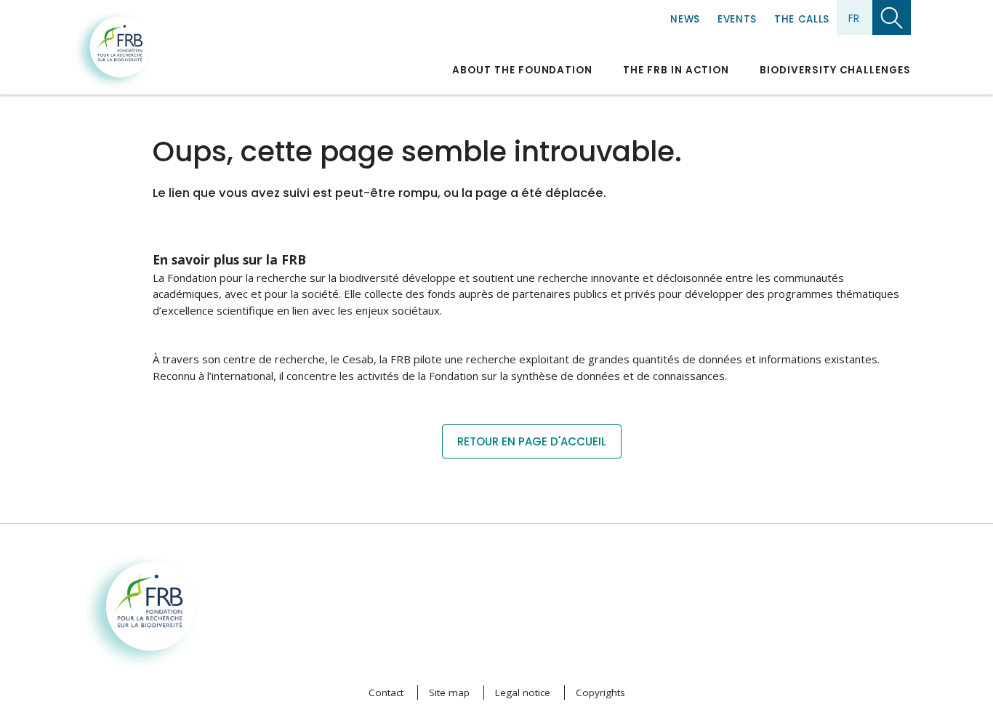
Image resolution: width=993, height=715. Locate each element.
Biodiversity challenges (835, 70)
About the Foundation (522, 70)
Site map (449, 692)
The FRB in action (676, 70)
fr (853, 18)
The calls (801, 19)
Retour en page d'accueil (531, 441)
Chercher (891, 17)
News (685, 19)
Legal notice (522, 692)
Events (737, 19)
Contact (386, 692)
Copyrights (600, 692)
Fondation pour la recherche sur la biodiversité (113, 50)
